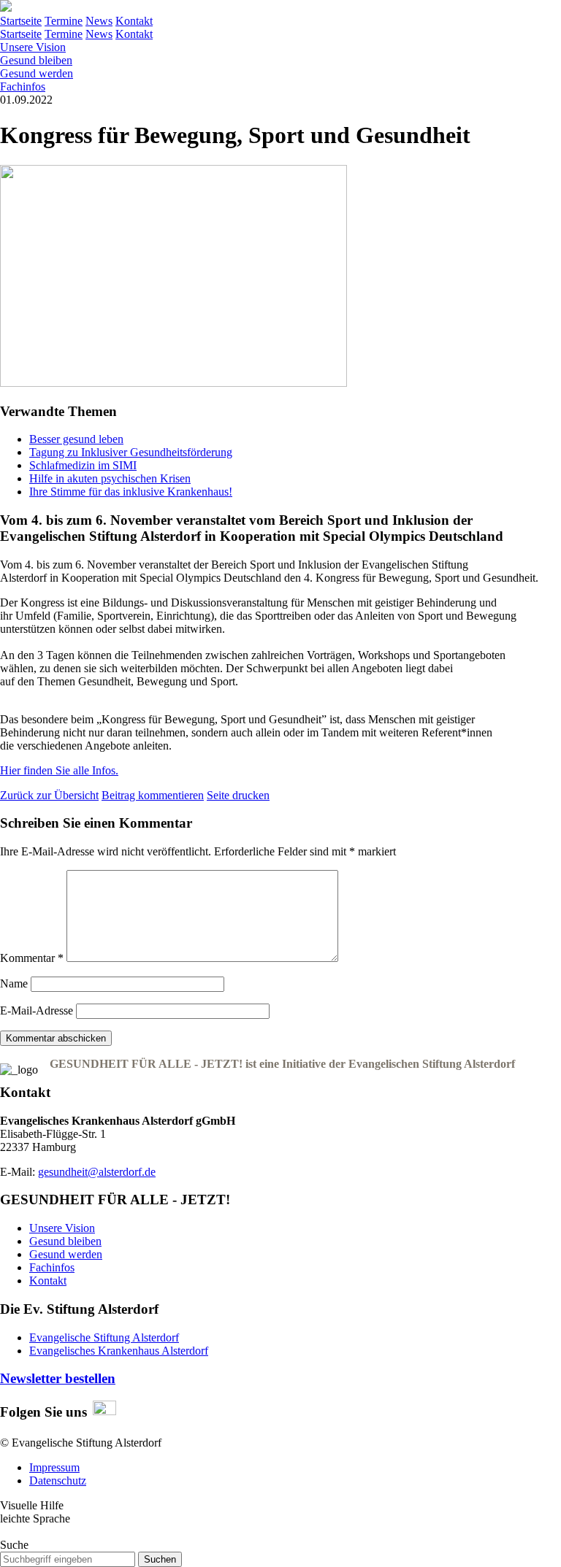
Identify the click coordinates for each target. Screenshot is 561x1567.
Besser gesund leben (76, 439)
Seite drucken (238, 795)
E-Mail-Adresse (36, 1010)
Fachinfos (22, 86)
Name (14, 983)
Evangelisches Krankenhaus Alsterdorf (118, 1350)
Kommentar (32, 958)
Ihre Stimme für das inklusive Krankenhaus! (130, 491)
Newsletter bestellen (57, 1378)
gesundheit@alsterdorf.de (97, 1172)
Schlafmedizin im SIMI (83, 465)
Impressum (54, 1467)
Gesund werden (36, 73)
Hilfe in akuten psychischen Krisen (110, 478)
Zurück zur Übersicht (49, 795)
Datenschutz (57, 1480)
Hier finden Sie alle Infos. (59, 770)
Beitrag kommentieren (153, 795)
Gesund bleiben (36, 60)
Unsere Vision (33, 47)
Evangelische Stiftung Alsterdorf (104, 1337)
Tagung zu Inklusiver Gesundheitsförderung (130, 452)
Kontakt (47, 1280)
